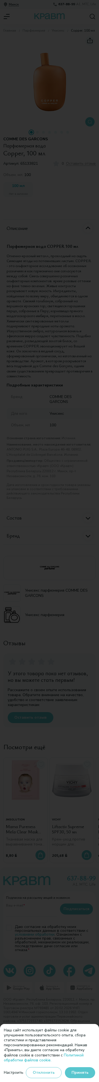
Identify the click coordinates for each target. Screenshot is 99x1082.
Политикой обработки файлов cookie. (44, 1058)
